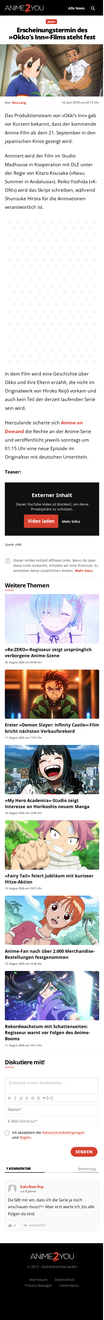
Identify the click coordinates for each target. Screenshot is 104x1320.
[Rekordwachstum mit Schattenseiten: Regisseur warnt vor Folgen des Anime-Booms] (52, 995)
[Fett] (9, 1098)
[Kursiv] (15, 1098)
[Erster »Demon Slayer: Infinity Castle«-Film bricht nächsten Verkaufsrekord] (52, 694)
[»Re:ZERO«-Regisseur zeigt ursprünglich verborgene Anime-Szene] (52, 618)
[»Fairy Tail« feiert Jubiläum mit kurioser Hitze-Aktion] (52, 845)
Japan (51, 21)
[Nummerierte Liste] (32, 1098)
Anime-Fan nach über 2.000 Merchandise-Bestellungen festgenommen (50, 954)
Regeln (25, 1137)
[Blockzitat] (44, 1098)
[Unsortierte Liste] (38, 1098)
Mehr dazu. (84, 570)
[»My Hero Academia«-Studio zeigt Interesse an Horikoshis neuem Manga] (52, 769)
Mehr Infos (71, 521)
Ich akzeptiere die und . (48, 1135)
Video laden (41, 521)
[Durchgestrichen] (27, 1098)
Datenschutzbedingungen (63, 1132)
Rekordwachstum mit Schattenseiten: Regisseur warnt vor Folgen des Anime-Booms (47, 1032)
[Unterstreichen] (21, 1098)
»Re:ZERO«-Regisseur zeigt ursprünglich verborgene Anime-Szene (48, 652)
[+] (50, 1098)
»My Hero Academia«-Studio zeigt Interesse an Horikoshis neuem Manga (47, 803)
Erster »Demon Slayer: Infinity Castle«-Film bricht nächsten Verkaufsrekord (52, 728)
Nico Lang (19, 102)
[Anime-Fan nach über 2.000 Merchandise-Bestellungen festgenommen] (52, 920)
